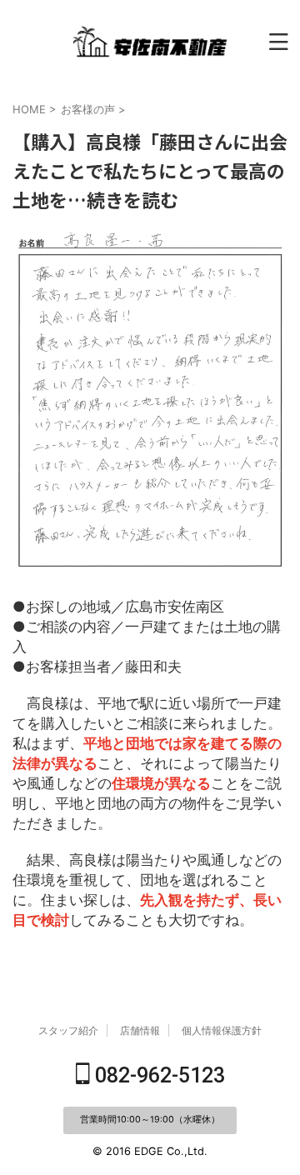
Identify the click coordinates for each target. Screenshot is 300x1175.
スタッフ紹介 (68, 1030)
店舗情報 (140, 1030)
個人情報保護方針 (222, 1030)
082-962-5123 (157, 1075)
